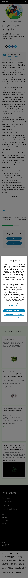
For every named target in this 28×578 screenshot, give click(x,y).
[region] (14, 289)
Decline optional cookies (14, 314)
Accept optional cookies (14, 310)
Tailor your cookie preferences (14, 318)
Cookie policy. (15, 305)
